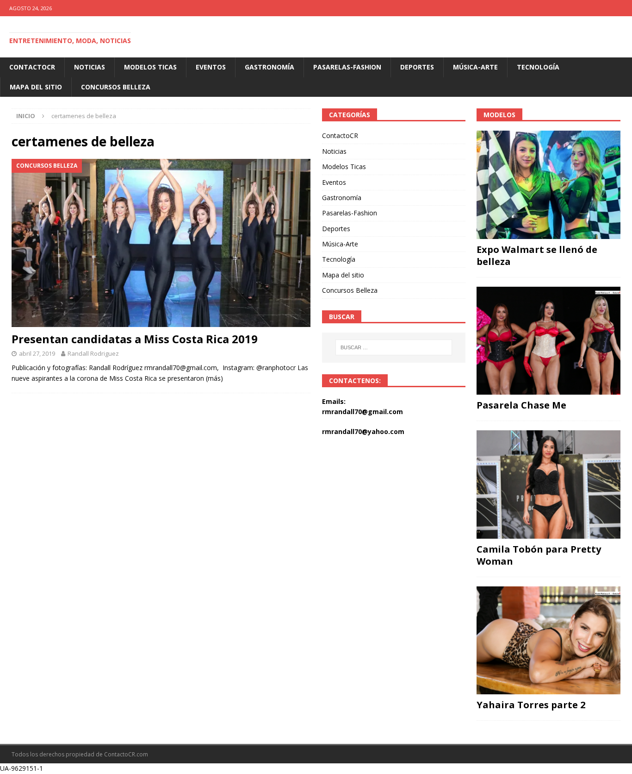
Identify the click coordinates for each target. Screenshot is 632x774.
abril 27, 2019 (37, 353)
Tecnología (538, 67)
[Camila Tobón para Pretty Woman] (548, 484)
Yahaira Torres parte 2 (531, 704)
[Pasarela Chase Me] (548, 341)
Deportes (417, 67)
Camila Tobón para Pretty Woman (539, 555)
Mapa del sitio (36, 86)
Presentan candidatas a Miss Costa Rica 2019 (135, 338)
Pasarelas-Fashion (347, 67)
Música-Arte (475, 67)
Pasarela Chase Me (521, 405)
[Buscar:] (394, 347)
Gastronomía (269, 67)
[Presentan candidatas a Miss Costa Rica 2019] (161, 243)
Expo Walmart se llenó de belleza (537, 255)
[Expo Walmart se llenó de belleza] (548, 185)
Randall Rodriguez (93, 353)
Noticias (89, 67)
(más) (214, 378)
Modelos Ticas (150, 67)
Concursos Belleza (115, 86)
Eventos (211, 67)
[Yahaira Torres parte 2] (548, 640)
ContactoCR (32, 67)
